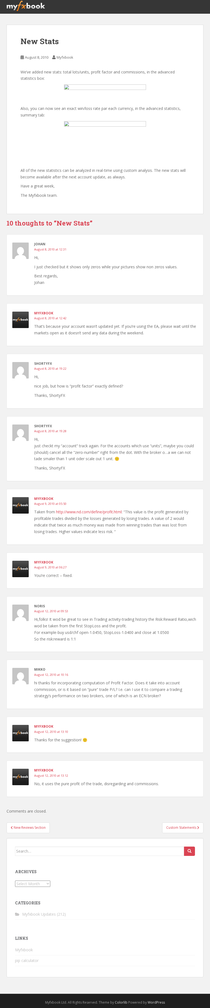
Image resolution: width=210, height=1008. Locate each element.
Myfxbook (65, 57)
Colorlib (121, 1002)
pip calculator (27, 960)
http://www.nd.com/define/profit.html (89, 511)
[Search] (189, 851)
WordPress (156, 1002)
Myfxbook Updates (39, 914)
